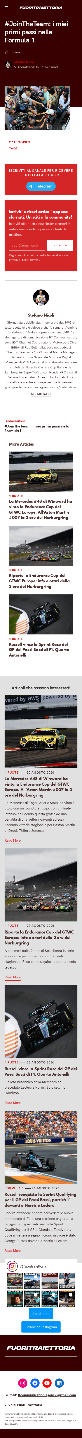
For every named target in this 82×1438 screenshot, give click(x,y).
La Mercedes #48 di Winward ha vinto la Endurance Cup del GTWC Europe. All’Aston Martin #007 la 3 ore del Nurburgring (40, 509)
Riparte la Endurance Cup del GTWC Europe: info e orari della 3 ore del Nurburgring (39, 581)
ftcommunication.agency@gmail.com (47, 1395)
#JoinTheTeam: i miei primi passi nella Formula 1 (37, 428)
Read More (13, 840)
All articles (41, 394)
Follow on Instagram (41, 1327)
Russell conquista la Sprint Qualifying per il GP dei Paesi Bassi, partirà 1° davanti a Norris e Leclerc (40, 1200)
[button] (15, 1281)
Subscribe (60, 245)
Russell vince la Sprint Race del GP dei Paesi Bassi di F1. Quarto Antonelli (39, 650)
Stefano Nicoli (24, 62)
